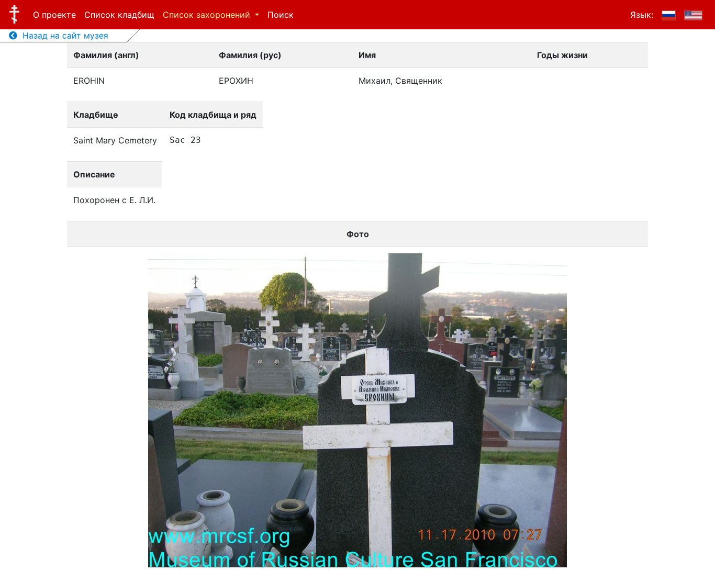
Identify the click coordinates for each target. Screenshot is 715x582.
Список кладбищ (119, 14)
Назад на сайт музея (62, 35)
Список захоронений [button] (208, 14)
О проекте (54, 14)
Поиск (280, 14)
